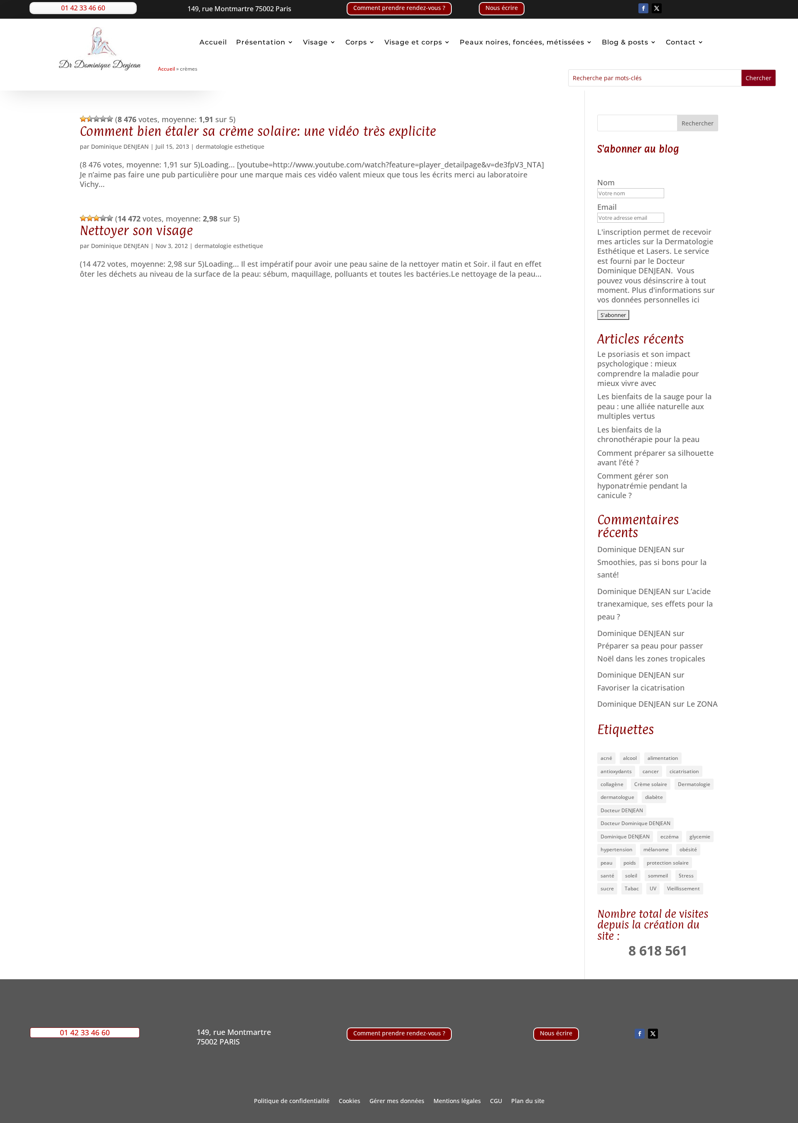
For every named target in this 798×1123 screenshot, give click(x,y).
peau (607, 862)
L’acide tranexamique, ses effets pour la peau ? (655, 604)
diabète (654, 797)
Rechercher (698, 123)
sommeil (658, 875)
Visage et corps (413, 42)
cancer (651, 771)
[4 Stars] (103, 118)
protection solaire (668, 862)
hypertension (617, 849)
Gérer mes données (396, 1101)
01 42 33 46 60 (83, 7)
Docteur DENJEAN (622, 810)
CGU (496, 1101)
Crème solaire (650, 784)
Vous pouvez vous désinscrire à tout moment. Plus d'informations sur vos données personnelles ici (656, 285)
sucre (607, 888)
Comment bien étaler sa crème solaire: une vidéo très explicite (258, 131)
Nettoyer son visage (136, 230)
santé (607, 875)
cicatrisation (684, 771)
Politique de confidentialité (292, 1101)
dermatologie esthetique (230, 146)
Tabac (632, 888)
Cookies (349, 1101)
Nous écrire (501, 8)
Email (608, 207)
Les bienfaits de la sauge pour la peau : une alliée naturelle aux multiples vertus (654, 406)
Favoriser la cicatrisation (641, 688)
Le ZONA (702, 704)
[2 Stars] (89, 118)
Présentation (261, 42)
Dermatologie (694, 784)
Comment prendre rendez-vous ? (399, 8)
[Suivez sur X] (657, 8)
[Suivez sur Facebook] (643, 8)
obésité (688, 849)
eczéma (669, 836)
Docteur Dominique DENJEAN (635, 823)
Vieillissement (683, 888)
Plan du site (527, 1101)
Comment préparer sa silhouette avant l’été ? (655, 457)
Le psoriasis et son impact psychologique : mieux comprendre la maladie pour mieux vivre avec (648, 368)
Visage (315, 42)
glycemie (700, 836)
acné (606, 758)
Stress (686, 875)
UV (653, 888)
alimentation (663, 758)
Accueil (213, 42)
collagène (612, 784)
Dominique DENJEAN (120, 146)
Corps (356, 42)
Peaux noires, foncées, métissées (522, 42)
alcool (630, 758)
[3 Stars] (96, 118)
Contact (681, 42)
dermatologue (617, 797)
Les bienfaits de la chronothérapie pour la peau (648, 434)
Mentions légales (457, 1101)
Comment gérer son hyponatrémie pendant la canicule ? (642, 485)
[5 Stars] (109, 118)
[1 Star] (83, 118)
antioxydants (616, 771)
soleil (631, 875)
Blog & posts (625, 42)
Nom (607, 182)
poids (629, 862)
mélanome (656, 849)
